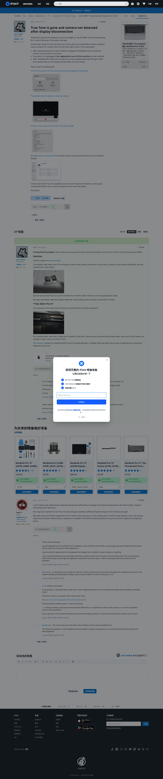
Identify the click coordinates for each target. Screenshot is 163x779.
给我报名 (81, 402)
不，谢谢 (81, 417)
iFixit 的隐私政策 (75, 410)
